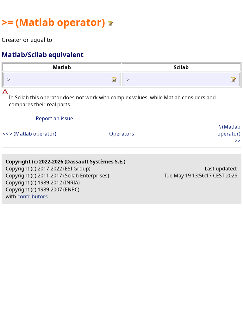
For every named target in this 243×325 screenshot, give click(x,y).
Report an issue (54, 118)
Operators (121, 133)
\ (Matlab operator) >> (228, 133)
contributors (32, 196)
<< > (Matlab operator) (29, 133)
